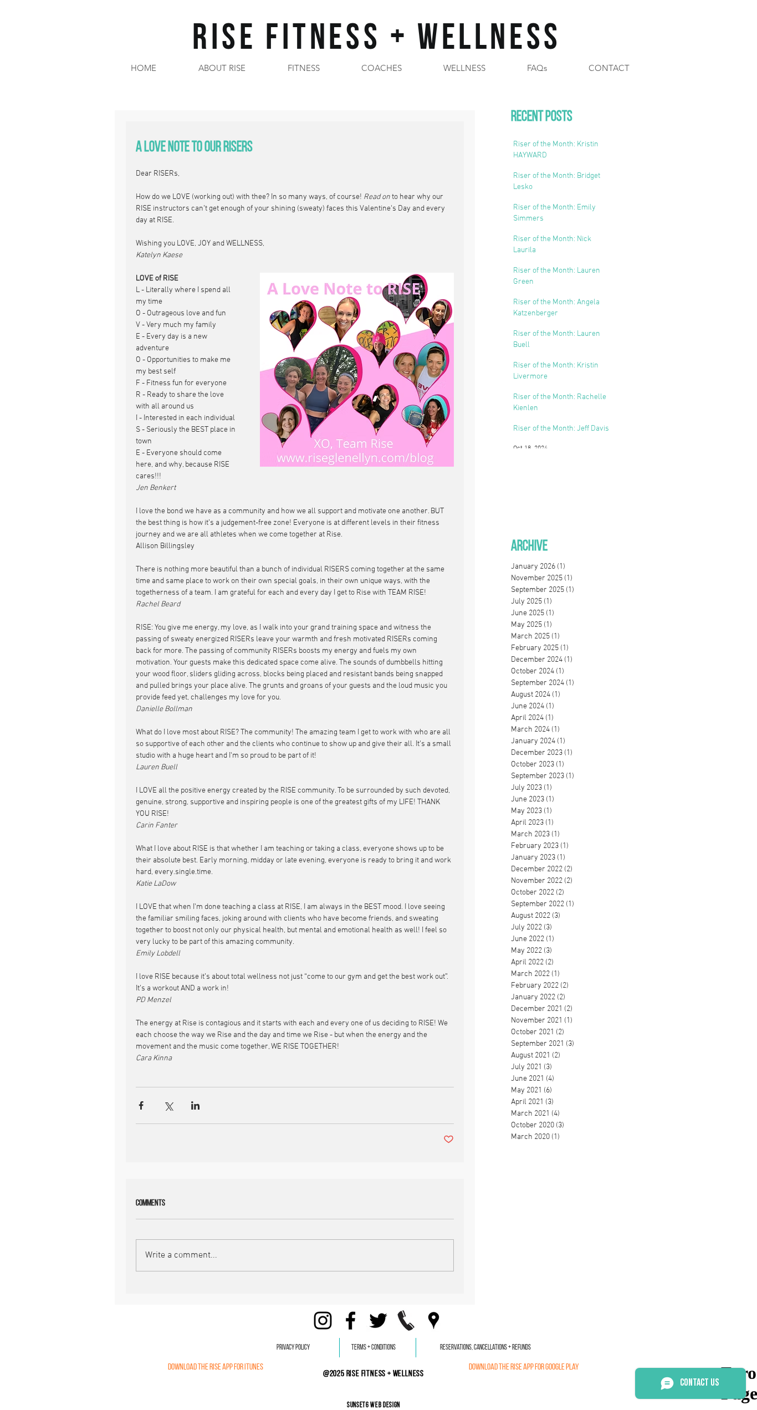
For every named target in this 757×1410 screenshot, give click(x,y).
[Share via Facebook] (141, 1105)
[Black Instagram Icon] (323, 1320)
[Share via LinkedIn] (195, 1105)
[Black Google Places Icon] (434, 1320)
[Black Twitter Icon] (378, 1320)
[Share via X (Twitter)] (168, 1105)
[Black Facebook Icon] (350, 1320)
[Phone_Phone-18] (406, 1320)
